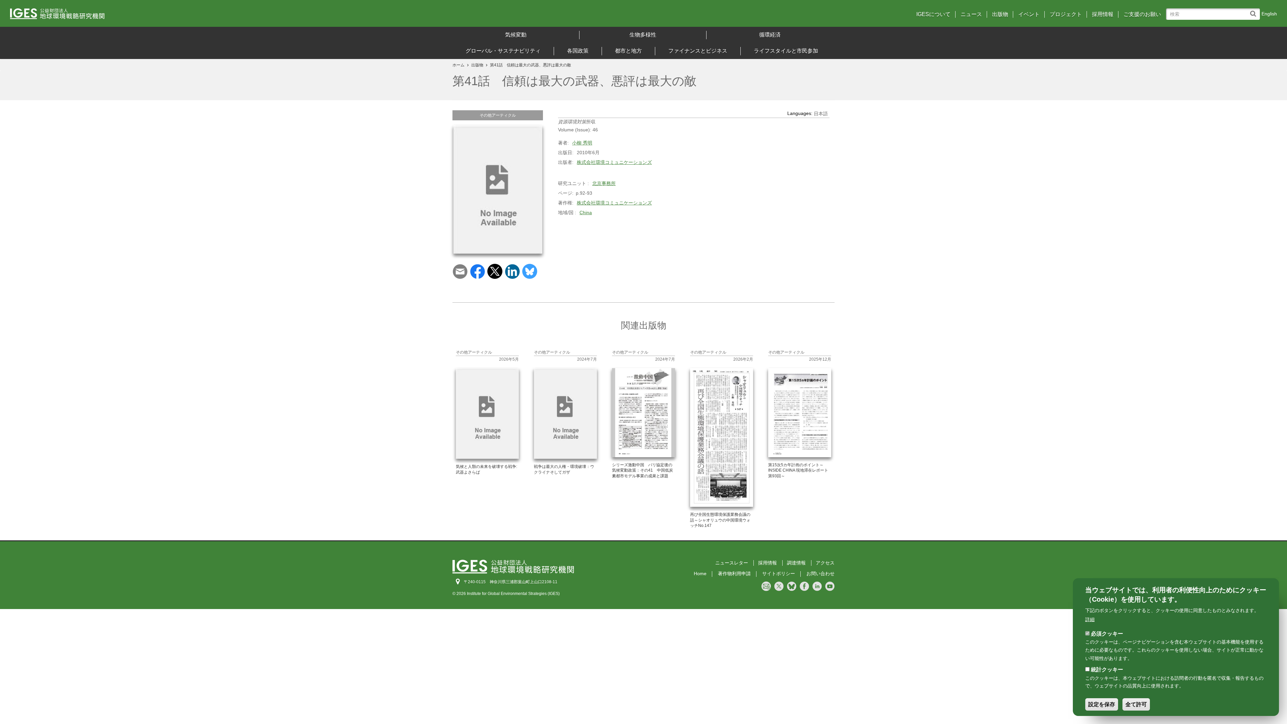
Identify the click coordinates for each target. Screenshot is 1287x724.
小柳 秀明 (582, 142)
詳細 (1090, 619)
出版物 (1000, 14)
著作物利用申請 (734, 573)
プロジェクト (1066, 14)
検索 (1254, 10)
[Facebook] (477, 271)
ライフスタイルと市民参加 (786, 51)
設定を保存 (1101, 704)
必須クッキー (1107, 634)
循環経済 (770, 35)
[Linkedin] (512, 271)
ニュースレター (731, 562)
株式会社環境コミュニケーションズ (614, 162)
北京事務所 (604, 183)
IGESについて (933, 14)
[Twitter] (494, 271)
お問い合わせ (820, 573)
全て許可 (1136, 704)
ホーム (458, 65)
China (585, 212)
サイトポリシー (778, 573)
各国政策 (578, 51)
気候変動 (516, 35)
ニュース (971, 14)
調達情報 (796, 562)
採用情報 (1102, 14)
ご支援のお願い (1142, 14)
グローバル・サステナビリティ (503, 51)
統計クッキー (1107, 669)
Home (700, 573)
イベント (1029, 14)
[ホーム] (167, 16)
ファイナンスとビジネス (697, 51)
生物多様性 (642, 35)
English (1269, 13)
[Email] (460, 271)
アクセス (825, 562)
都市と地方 (628, 51)
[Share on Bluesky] (529, 271)
